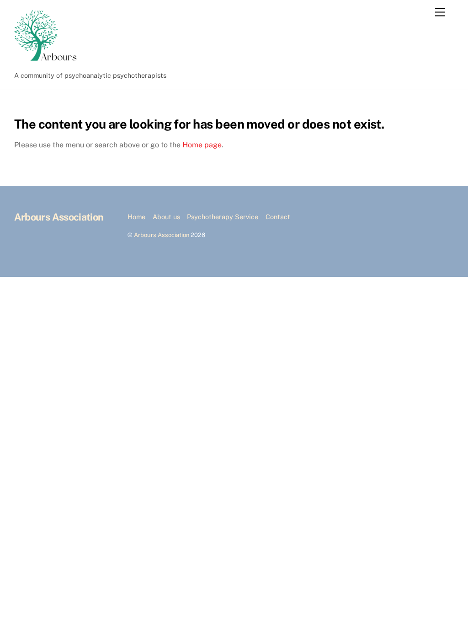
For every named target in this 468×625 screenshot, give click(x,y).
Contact (278, 217)
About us (166, 217)
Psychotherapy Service (222, 217)
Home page (202, 144)
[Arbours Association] (48, 62)
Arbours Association (161, 235)
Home (136, 217)
